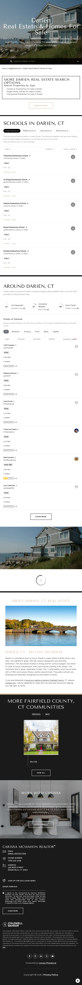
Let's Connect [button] (41, 824)
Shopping (28, 331)
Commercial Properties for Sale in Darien (25, 94)
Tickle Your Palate (10, 429)
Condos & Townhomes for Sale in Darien (24, 89)
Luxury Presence (47, 963)
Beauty (47, 331)
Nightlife (56, 331)
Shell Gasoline (8, 457)
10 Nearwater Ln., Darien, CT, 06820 (15, 253)
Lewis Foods (7, 401)
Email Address (10, 887)
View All (41, 773)
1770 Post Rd (8, 348)
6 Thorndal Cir (8, 404)
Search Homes (41, 105)
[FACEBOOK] (29, 956)
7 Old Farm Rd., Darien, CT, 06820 (14, 158)
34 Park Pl (7, 376)
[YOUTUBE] (52, 956)
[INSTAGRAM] (35, 956)
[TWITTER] (47, 956)
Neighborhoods (15, 68)
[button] (77, 61)
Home (4, 68)
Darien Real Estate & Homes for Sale (37, 68)
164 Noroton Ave (9, 460)
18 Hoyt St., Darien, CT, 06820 (13, 206)
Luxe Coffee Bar (9, 485)
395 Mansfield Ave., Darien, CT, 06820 (15, 182)
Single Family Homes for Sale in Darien (24, 92)
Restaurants (16, 331)
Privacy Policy (28, 903)
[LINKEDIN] (41, 956)
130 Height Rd (8, 488)
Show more (41, 517)
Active (38, 331)
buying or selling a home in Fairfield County (45, 680)
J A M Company (8, 345)
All (7, 331)
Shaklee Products (9, 373)
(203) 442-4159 (14, 860)
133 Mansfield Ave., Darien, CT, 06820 (15, 230)
